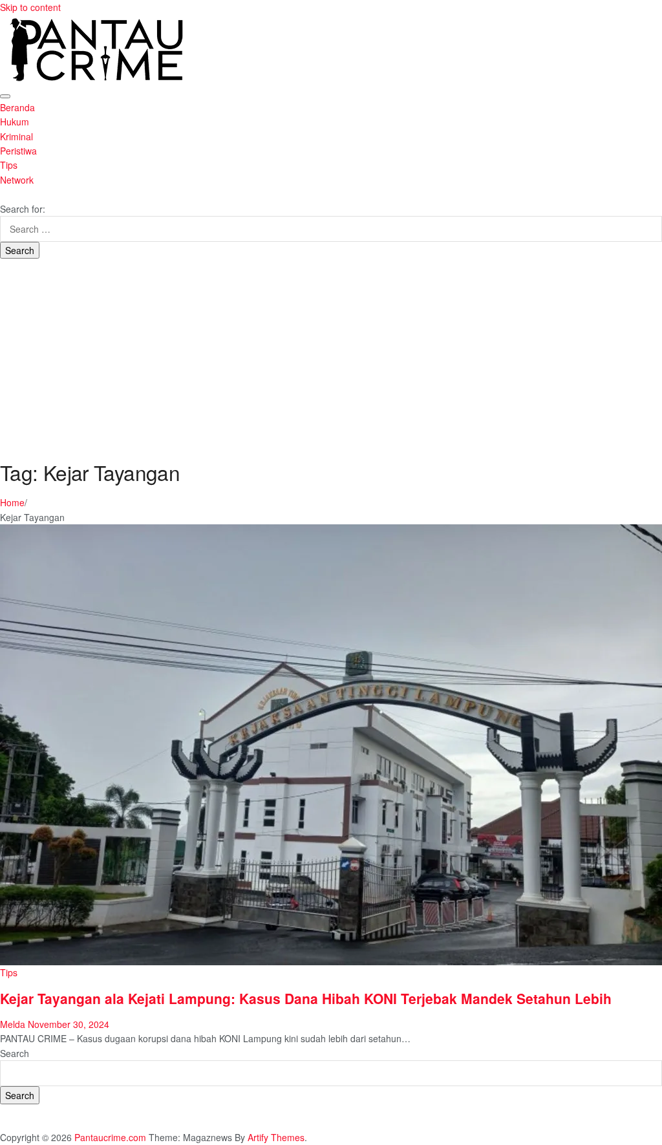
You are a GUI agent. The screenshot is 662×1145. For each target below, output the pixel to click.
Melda (12, 1024)
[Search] (3, 193)
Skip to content (30, 7)
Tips (8, 164)
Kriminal (16, 136)
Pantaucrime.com (110, 1137)
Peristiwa (18, 150)
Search (14, 1053)
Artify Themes (276, 1137)
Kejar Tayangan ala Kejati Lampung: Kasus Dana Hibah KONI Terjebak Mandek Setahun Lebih (306, 998)
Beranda (17, 107)
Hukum (14, 121)
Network (17, 179)
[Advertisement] (331, 355)
